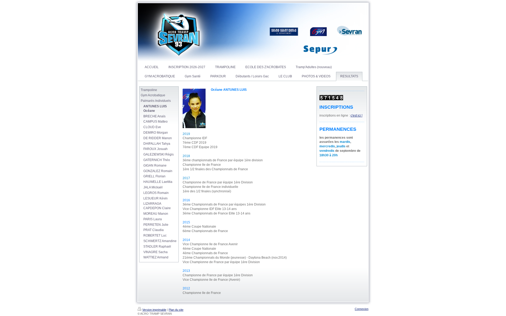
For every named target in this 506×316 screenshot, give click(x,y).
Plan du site (176, 309)
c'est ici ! (356, 115)
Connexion (361, 308)
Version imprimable (154, 309)
